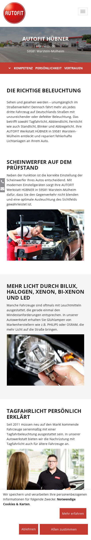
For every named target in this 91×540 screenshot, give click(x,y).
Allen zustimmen (64, 529)
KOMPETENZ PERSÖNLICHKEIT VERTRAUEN (48, 68)
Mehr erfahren (73, 513)
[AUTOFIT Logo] (14, 13)
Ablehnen (28, 529)
